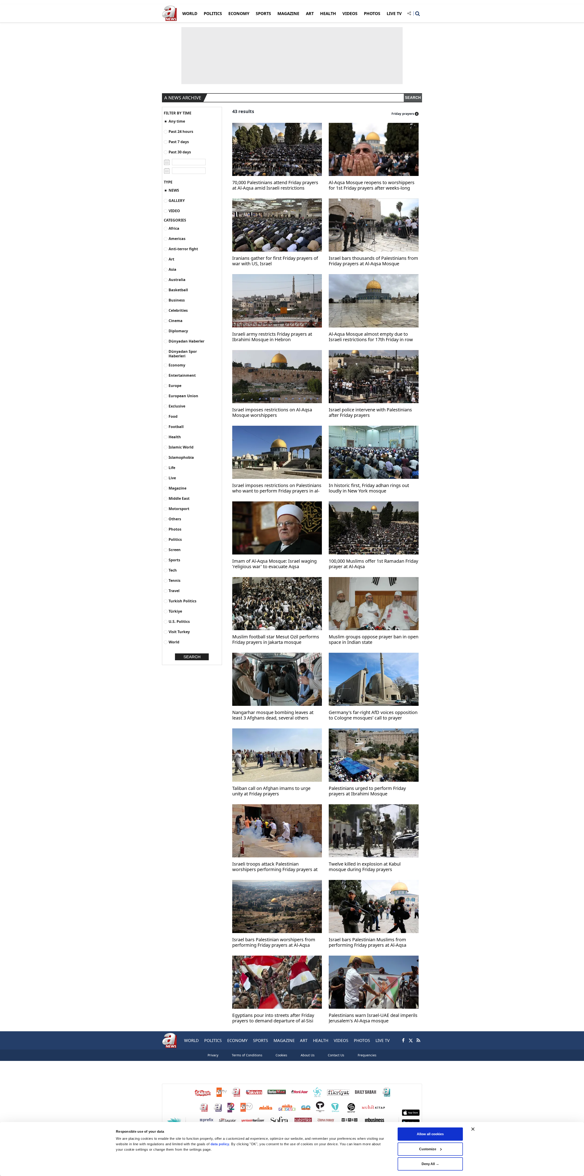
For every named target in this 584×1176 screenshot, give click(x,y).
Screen (175, 549)
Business (177, 300)
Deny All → (430, 1164)
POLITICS (213, 13)
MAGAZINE (288, 13)
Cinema (175, 320)
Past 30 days (180, 152)
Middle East (179, 498)
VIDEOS (349, 13)
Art (171, 259)
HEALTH (328, 13)
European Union (183, 395)
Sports (174, 559)
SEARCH (413, 98)
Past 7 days (179, 141)
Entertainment (182, 375)
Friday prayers (402, 113)
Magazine (177, 488)
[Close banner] (472, 1129)
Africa (174, 228)
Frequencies (367, 1055)
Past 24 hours (181, 131)
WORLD (189, 13)
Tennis (174, 580)
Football (176, 426)
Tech (173, 570)
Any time (177, 121)
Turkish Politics (182, 600)
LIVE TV (394, 13)
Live (172, 477)
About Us (308, 1055)
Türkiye (175, 611)
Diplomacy (178, 330)
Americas (177, 238)
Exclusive (177, 406)
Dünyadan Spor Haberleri (183, 353)
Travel (174, 590)
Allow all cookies (430, 1134)
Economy (177, 365)
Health (175, 436)
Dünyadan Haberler (186, 341)
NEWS (174, 190)
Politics (175, 539)
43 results (243, 111)
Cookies (281, 1055)
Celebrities (178, 310)
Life (172, 467)
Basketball (178, 289)
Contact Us (336, 1055)
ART (310, 13)
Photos (175, 529)
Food (173, 416)
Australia (177, 279)
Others (175, 518)
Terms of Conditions (247, 1055)
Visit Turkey (179, 631)
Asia (172, 269)
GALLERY (177, 200)
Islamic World (181, 447)
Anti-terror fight (183, 248)
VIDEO (174, 210)
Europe (175, 385)
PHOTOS (372, 13)
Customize (427, 1149)
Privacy (213, 1055)
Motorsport (179, 508)
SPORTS (263, 13)
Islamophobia (181, 457)
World (174, 642)
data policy (220, 1144)
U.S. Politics (179, 621)
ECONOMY (238, 13)
